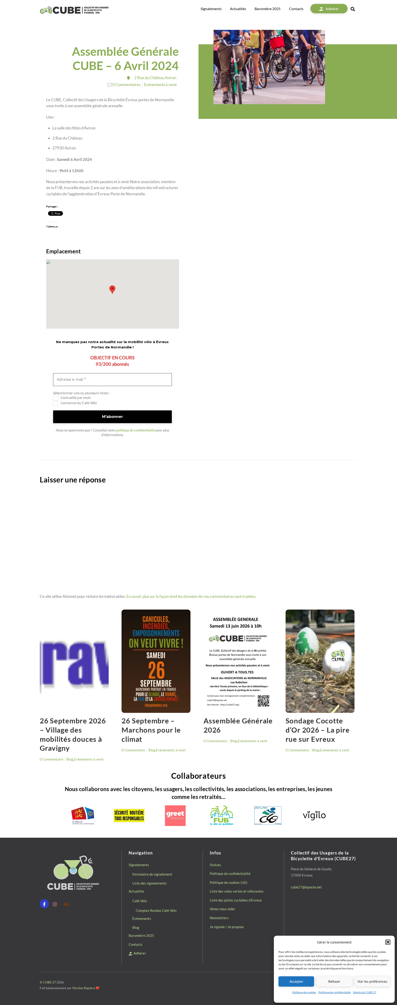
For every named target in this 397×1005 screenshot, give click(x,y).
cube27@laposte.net (306, 887)
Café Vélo (139, 901)
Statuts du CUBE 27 (364, 992)
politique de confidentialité (135, 430)
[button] (388, 942)
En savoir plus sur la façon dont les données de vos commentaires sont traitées (190, 596)
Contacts (296, 8)
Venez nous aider (222, 909)
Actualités (238, 8)
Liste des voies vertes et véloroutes (237, 891)
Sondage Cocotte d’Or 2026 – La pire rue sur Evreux (318, 730)
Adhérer (332, 8)
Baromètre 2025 (268, 8)
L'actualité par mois (75, 397)
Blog (69, 759)
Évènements (141, 918)
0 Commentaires (126, 84)
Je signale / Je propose (227, 927)
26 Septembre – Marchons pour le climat (151, 730)
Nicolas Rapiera (83, 988)
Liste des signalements (149, 883)
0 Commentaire (51, 759)
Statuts (215, 865)
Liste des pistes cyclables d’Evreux (236, 900)
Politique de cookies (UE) (228, 882)
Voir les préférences (372, 981)
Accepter (296, 981)
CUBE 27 (49, 982)
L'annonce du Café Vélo (78, 402)
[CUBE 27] (74, 12)
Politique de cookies (304, 992)
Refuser (334, 981)
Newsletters (219, 918)
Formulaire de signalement (152, 874)
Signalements (211, 8)
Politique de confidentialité (334, 992)
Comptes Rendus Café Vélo (156, 910)
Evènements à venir (160, 84)
